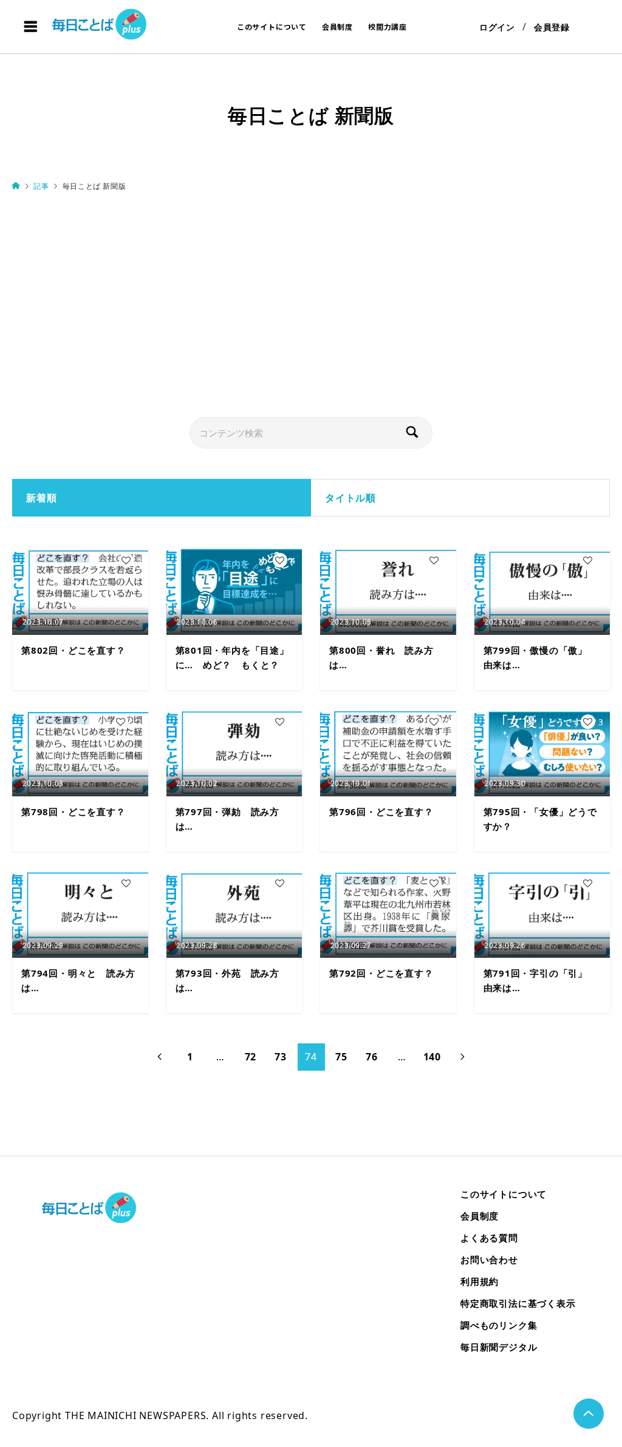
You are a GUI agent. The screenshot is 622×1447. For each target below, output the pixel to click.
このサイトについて (272, 26)
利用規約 (479, 1281)
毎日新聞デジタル (498, 1347)
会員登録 (552, 27)
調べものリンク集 (498, 1325)
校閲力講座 (387, 26)
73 (281, 1056)
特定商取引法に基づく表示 (518, 1303)
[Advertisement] (311, 305)
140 (432, 1056)
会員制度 (337, 26)
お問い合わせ (489, 1259)
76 (372, 1056)
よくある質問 (489, 1238)
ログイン (497, 27)
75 (341, 1056)
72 (251, 1056)
